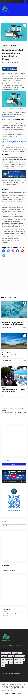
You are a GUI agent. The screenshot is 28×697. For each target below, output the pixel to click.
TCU (3, 665)
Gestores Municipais (7, 659)
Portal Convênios (7, 327)
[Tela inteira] (24, 482)
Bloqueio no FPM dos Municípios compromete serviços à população (13, 323)
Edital (20, 653)
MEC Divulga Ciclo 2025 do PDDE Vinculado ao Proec (13, 390)
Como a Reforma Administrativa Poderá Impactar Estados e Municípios (13, 354)
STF (21, 662)
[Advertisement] (14, 273)
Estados (18, 656)
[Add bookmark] (24, 25)
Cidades (4, 653)
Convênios (13, 45)
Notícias (5, 45)
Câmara (15, 653)
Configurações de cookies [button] (9, 693)
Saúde (16, 662)
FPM (23, 656)
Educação (4, 656)
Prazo (11, 662)
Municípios (5, 662)
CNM (9, 653)
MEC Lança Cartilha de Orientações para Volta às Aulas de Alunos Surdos (14, 142)
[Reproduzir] (4, 482)
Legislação (4, 350)
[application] (14, 476)
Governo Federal (19, 659)
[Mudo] (21, 482)
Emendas (11, 656)
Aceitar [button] (20, 693)
